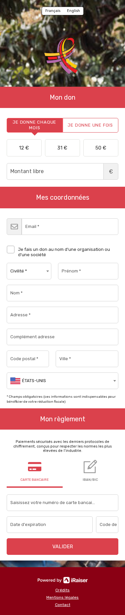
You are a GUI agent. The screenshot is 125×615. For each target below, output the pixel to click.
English (73, 11)
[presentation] (34, 125)
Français (52, 11)
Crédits (62, 590)
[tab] (35, 125)
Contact (62, 604)
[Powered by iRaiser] (63, 580)
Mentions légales (62, 597)
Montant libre (111, 171)
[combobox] (29, 271)
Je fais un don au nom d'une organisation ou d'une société (64, 252)
